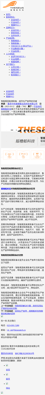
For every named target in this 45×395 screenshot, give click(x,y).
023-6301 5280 (13, 325)
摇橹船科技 (6, 109)
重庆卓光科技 (7, 353)
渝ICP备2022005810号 (24, 353)
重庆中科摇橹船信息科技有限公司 (23, 104)
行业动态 (38, 106)
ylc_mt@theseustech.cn (16, 330)
